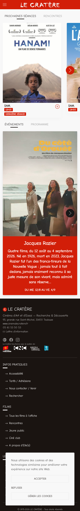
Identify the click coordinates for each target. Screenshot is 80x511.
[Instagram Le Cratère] (18, 340)
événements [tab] (14, 124)
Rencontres (16, 423)
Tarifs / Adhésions (20, 381)
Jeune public (16, 430)
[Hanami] (32, 70)
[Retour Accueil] (40, 4)
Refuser (16, 487)
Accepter (40, 478)
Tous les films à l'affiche (23, 415)
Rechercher (16, 395)
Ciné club (14, 438)
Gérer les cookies (40, 496)
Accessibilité (16, 373)
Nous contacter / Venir (22, 388)
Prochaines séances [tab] (20, 16)
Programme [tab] (40, 124)
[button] (5, 4)
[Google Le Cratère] (5, 340)
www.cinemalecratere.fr (15, 323)
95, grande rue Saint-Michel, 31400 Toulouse (28, 319)
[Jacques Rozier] (40, 213)
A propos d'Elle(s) (19, 445)
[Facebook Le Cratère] (11, 340)
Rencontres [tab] (53, 16)
